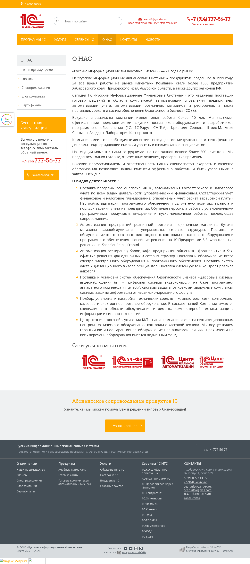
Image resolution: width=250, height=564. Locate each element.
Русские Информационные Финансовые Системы (58, 446)
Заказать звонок (203, 24)
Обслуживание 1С (112, 469)
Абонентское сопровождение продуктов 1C (125, 401)
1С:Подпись (149, 504)
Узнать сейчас (125, 425)
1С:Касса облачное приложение (154, 471)
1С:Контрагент (152, 493)
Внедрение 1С (109, 480)
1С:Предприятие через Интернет (157, 485)
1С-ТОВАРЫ (149, 520)
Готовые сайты (68, 475)
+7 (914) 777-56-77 (195, 477)
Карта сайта (192, 498)
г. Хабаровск (32, 4)
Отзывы (27, 79)
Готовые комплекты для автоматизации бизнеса (74, 482)
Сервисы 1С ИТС (155, 463)
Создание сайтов (111, 486)
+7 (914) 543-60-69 (195, 482)
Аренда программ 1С (156, 478)
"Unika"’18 (215, 547)
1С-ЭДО (147, 515)
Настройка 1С (109, 475)
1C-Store (147, 536)
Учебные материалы (72, 469)
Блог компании (33, 96)
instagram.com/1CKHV (134, 552)
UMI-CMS (228, 550)
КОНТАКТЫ (192, 463)
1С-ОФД (147, 531)
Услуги (105, 463)
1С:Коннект (149, 509)
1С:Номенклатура (153, 526)
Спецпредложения (35, 87)
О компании (27, 463)
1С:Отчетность (152, 498)
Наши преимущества (37, 70)
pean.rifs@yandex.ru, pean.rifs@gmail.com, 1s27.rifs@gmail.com (198, 490)
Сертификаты (31, 105)
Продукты (66, 463)
